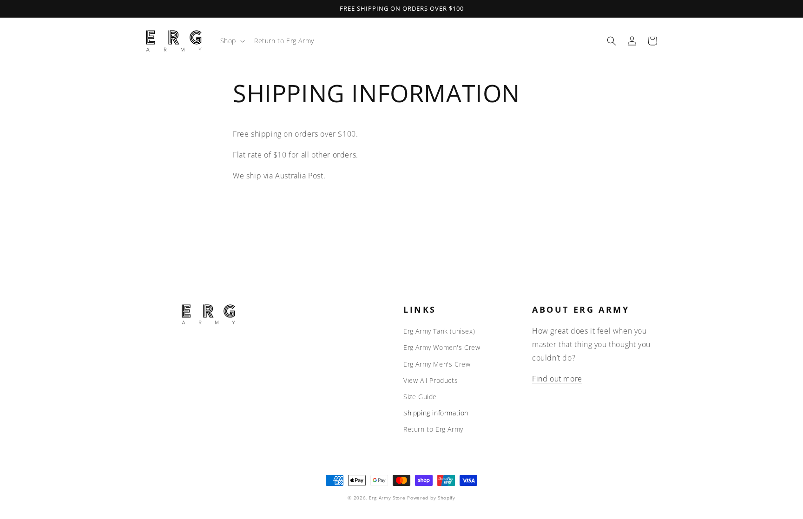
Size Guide (420, 396)
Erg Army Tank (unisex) (439, 331)
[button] (232, 41)
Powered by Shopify (431, 497)
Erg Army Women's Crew (441, 347)
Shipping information (435, 412)
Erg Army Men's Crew (436, 364)
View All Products (430, 380)
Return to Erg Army (433, 429)
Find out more (557, 379)
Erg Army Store (387, 497)
